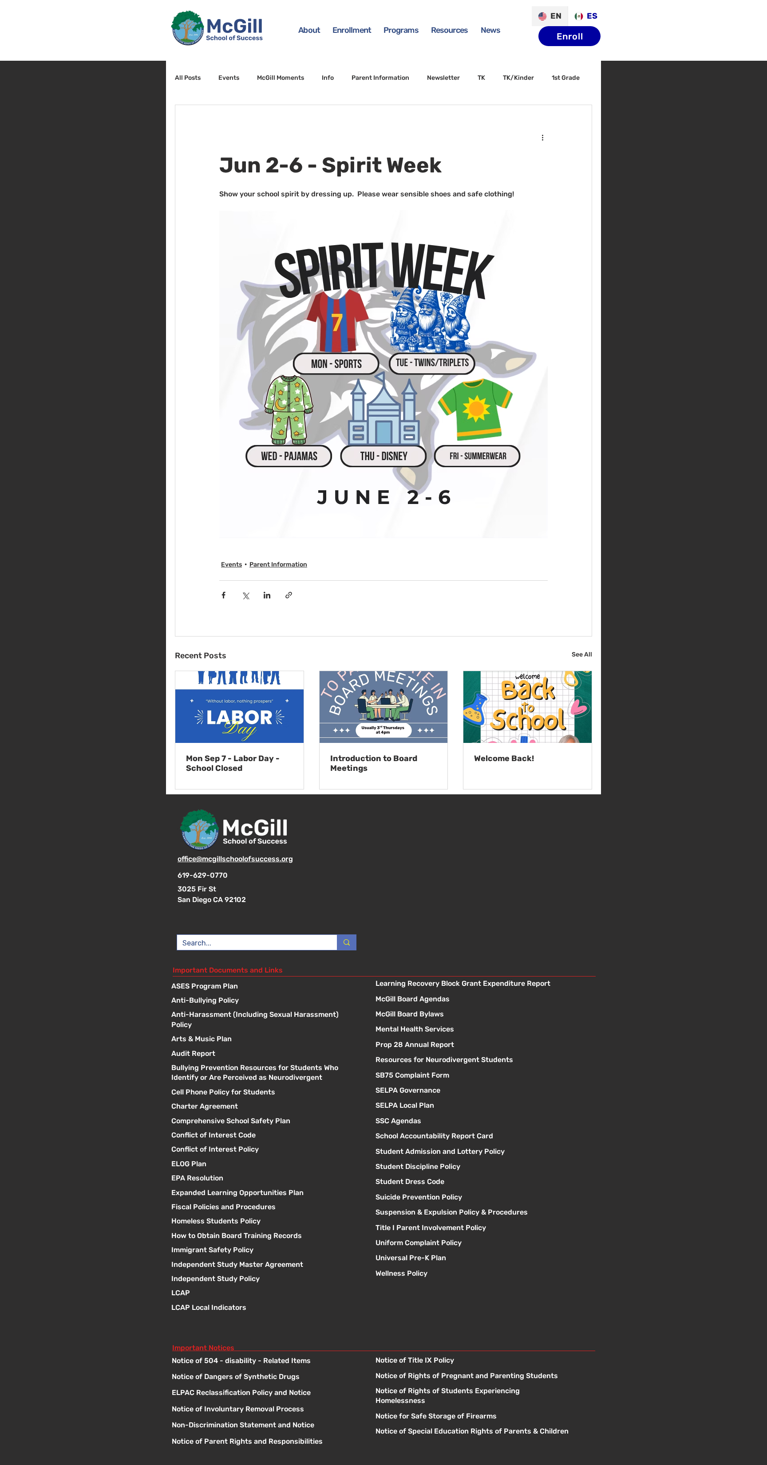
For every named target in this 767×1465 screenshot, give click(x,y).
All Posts (188, 78)
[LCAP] (264, 1294)
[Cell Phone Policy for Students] (264, 1093)
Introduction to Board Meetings (373, 763)
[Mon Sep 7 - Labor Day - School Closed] (239, 707)
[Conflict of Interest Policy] (264, 1150)
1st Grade (566, 78)
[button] (401, 30)
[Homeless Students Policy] (264, 1222)
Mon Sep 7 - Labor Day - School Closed (233, 763)
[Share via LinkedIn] (267, 595)
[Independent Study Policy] (264, 1279)
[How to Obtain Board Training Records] (264, 1236)
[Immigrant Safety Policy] (264, 1251)
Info (328, 78)
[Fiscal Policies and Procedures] (264, 1208)
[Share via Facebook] (223, 595)
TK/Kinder (518, 78)
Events (228, 78)
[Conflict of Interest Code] (264, 1136)
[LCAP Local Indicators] (264, 1308)
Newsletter (443, 78)
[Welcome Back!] (527, 707)
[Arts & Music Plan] (264, 1040)
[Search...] (346, 942)
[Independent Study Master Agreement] (264, 1265)
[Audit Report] (264, 1054)
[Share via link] (289, 595)
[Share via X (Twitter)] (245, 595)
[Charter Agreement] (264, 1107)
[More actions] (542, 137)
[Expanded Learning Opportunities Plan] (264, 1193)
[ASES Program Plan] (264, 987)
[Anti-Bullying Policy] (264, 1001)
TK (481, 78)
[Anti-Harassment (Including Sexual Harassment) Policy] (264, 1015)
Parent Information (380, 78)
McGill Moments (280, 78)
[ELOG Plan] (264, 1165)
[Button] (482, 984)
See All (582, 654)
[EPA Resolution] (264, 1179)
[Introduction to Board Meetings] (384, 707)
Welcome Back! (504, 758)
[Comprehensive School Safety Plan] (264, 1122)
